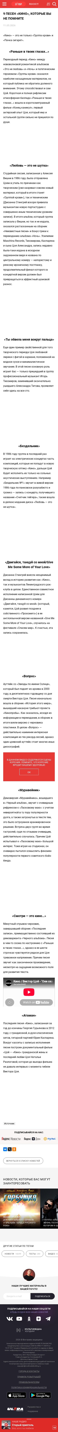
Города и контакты (29, 1371)
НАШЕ (18, 4)
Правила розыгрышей (29, 1377)
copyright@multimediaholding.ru (29, 1366)
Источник (9, 1123)
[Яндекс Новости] (11, 1138)
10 (54, 1427)
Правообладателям (29, 1382)
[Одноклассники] (14, 1149)
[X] (10, 1149)
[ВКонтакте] (5, 1149)
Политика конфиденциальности (29, 1388)
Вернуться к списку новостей (23, 1161)
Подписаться (42, 1296)
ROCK (34, 4)
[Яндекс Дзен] (32, 1138)
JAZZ (49, 4)
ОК (29, 772)
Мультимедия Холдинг (29, 1330)
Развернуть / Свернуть (29, 1419)
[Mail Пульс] (50, 1138)
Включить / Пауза (6, 1424)
